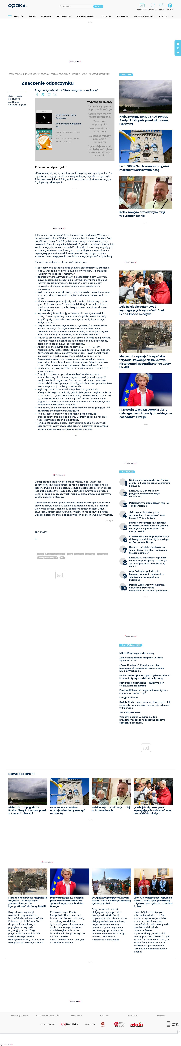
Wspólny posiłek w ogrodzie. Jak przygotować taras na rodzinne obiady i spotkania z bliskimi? (142, 719)
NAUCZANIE (79, 554)
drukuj (49, 94)
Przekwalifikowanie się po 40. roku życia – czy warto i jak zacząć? (143, 692)
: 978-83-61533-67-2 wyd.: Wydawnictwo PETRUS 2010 (68, 137)
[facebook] (177, 43)
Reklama (104, 1015)
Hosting (161, 1015)
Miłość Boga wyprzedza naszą (136, 653)
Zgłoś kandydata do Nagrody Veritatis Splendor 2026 (141, 659)
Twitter (43, 94)
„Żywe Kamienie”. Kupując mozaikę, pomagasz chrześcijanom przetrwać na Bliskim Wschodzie (141, 667)
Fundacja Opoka (19, 1015)
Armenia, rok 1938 (130, 712)
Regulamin (76, 1015)
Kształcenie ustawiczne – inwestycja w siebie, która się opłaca (141, 684)
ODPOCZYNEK (102, 554)
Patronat (133, 1015)
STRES (62, 558)
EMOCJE (40, 554)
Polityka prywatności (48, 1015)
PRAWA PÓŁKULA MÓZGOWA (47, 558)
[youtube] (177, 52)
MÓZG (70, 554)
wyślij (55, 94)
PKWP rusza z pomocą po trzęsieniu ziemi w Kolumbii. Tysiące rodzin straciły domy (144, 677)
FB (37, 94)
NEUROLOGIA (90, 554)
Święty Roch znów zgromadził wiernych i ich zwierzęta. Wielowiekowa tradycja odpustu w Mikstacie (145, 705)
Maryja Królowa (128, 697)
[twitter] (177, 48)
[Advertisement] (90, 42)
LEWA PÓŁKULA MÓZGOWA (55, 554)
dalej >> (110, 520)
